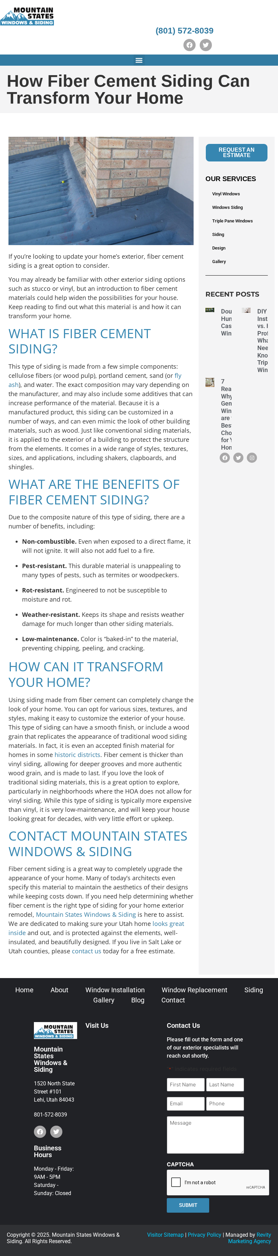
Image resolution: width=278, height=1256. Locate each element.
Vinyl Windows (226, 193)
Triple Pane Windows (232, 220)
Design (218, 248)
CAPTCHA (180, 1164)
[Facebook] (189, 45)
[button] (139, 60)
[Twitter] (206, 45)
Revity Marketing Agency (249, 1238)
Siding (218, 234)
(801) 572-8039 (185, 30)
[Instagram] (252, 458)
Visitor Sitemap (165, 1235)
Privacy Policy (204, 1235)
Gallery (219, 261)
